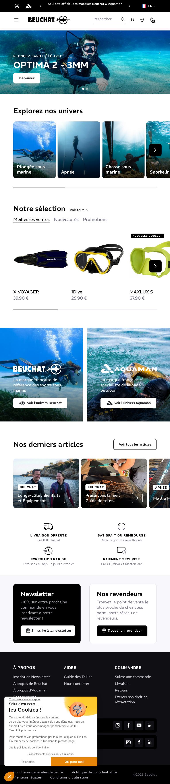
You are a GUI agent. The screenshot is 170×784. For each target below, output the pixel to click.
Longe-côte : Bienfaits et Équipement (39, 498)
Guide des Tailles (78, 676)
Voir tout (77, 210)
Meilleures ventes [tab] (31, 219)
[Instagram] (117, 725)
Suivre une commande (133, 676)
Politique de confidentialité (94, 772)
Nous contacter (76, 683)
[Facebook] (128, 725)
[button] (9, 776)
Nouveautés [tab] (66, 219)
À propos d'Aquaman (30, 690)
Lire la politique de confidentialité (29, 747)
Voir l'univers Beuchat (44, 403)
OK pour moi (74, 761)
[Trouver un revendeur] (142, 20)
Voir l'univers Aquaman (132, 403)
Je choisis (28, 761)
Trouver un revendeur (125, 630)
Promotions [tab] (95, 219)
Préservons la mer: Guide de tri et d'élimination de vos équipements (104, 503)
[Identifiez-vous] (132, 20)
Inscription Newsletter (31, 676)
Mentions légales (27, 777)
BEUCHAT (28, 487)
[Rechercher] (122, 19)
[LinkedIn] (149, 725)
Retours (121, 690)
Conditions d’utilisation (69, 777)
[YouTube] (139, 725)
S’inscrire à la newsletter (51, 630)
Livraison (122, 683)
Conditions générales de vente (38, 772)
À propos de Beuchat (30, 683)
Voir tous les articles (135, 444)
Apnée (161, 487)
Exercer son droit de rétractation (131, 699)
